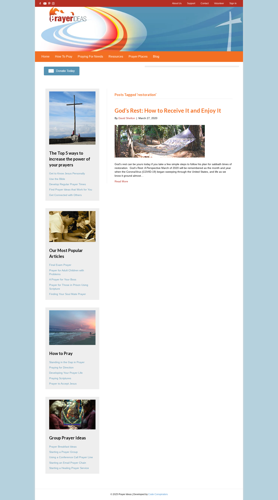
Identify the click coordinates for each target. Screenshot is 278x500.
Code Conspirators (158, 494)
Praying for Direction (61, 367)
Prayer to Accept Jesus (63, 383)
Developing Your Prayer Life (66, 372)
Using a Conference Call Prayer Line (71, 457)
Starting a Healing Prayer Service (69, 468)
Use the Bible (57, 178)
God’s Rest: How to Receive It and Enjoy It (168, 110)
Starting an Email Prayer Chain (67, 462)
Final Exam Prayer (60, 264)
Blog (156, 56)
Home (45, 56)
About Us (177, 3)
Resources (116, 56)
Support (191, 3)
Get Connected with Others (65, 195)
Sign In (233, 3)
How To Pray (63, 56)
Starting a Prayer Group (63, 451)
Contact (205, 3)
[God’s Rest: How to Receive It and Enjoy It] (160, 140)
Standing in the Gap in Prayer (67, 362)
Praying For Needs (90, 56)
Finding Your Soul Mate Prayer (67, 294)
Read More (121, 181)
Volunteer (219, 3)
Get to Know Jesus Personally (67, 173)
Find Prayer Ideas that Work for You (70, 189)
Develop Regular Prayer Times (67, 184)
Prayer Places (138, 56)
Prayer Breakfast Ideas (63, 446)
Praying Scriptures (60, 378)
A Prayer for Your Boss (62, 279)
